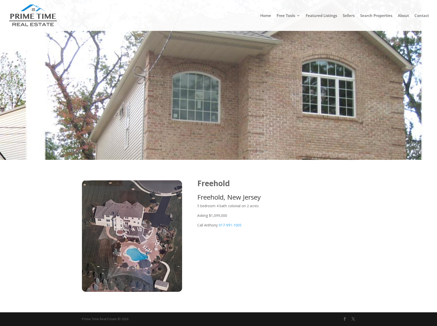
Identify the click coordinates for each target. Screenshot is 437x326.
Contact (421, 16)
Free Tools (286, 16)
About (403, 16)
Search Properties (376, 16)
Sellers (349, 16)
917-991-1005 (230, 225)
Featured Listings (321, 16)
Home (265, 16)
